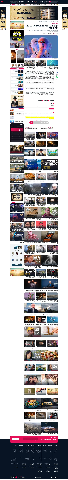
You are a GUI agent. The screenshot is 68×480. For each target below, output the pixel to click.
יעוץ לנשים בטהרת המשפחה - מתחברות (54, 467)
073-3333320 (16, 465)
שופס (30, 4)
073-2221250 (48, 471)
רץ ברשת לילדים (39, 448)
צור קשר (24, 4)
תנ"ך (33, 448)
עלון (31, 4)
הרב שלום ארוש (27, 457)
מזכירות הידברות (56, 463)
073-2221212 (48, 464)
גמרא (33, 449)
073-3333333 (56, 471)
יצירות (40, 457)
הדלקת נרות (21, 450)
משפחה (51, 452)
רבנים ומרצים (27, 445)
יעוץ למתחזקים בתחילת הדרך (22, 463)
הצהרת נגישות (55, 459)
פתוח (45, 451)
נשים (51, 450)
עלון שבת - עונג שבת (39, 463)
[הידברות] (32, 1)
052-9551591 (40, 467)
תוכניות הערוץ (44, 445)
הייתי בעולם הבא (44, 458)
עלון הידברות (55, 449)
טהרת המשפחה (21, 449)
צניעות (22, 452)
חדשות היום (50, 449)
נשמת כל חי (15, 458)
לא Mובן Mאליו (44, 448)
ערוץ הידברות (55, 448)
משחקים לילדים (39, 452)
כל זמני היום (17, 140)
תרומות (26, 4)
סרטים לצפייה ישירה (38, 450)
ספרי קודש (33, 458)
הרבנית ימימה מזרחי (20, 451)
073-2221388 (40, 464)
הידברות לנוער (46, 100)
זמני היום (34, 4)
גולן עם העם (45, 452)
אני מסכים (39, 124)
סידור (15, 445)
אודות (56, 460)
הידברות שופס (55, 457)
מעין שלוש (15, 452)
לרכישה (15, 248)
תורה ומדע (50, 453)
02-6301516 (56, 468)
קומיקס (40, 453)
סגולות (33, 452)
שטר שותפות (48, 4)
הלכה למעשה (44, 450)
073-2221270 (16, 467)
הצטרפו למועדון (14, 4)
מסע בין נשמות (44, 453)
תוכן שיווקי (51, 459)
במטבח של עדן (44, 449)
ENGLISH (21, 4)
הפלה (22, 453)
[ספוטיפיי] (17, 2)
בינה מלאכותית (40, 100)
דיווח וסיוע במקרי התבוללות (31, 466)
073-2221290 (24, 467)
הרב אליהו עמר (27, 459)
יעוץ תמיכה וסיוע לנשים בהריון (38, 466)
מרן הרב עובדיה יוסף (26, 448)
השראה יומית (45, 457)
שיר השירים (15, 457)
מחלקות (28, 4)
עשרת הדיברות (32, 450)
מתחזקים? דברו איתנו (13, 1)
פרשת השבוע (50, 457)
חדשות (51, 4)
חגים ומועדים (50, 458)
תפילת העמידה (14, 450)
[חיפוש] (50, 2)
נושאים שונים (32, 445)
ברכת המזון (15, 451)
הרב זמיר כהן (45, 4)
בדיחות (40, 449)
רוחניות (51, 451)
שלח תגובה (51, 108)
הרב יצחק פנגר (27, 450)
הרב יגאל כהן (27, 451)
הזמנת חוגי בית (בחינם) (23, 466)
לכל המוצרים (17, 264)
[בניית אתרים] (22, 477)
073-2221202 (40, 471)
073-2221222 (56, 464)
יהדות (42, 79)
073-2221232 (24, 464)
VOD (54, 4)
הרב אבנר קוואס (27, 458)
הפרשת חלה (21, 457)
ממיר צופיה (56, 470)
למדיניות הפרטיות (37, 124)
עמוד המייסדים (55, 458)
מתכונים (22, 448)
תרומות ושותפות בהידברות (47, 463)
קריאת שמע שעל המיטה (13, 460)
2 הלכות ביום (55, 451)
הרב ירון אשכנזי (27, 453)
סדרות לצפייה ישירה (38, 451)
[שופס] (21, 2)
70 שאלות (39, 4)
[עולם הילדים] (23, 2)
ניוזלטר (56, 450)
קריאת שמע (15, 453)
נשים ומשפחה (21, 445)
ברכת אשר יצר (14, 459)
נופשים (17, 466)
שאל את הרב (36, 4)
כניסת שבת (56, 453)
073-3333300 (48, 467)
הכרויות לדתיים (32, 457)
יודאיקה (33, 459)
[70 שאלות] (19, 2)
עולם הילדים (42, 4)
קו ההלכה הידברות (48, 466)
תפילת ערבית (14, 449)
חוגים (40, 458)
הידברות (56, 445)
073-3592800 (32, 464)
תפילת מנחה (15, 448)
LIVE (18, 4)
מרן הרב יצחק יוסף (27, 449)
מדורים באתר (50, 445)
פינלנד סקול (33, 451)
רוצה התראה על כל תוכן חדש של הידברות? (39, 120)
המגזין (51, 448)
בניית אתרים (19, 477)
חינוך (33, 453)
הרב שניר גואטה (27, 452)
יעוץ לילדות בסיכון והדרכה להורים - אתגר (14, 463)
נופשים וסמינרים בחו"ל (39, 470)
